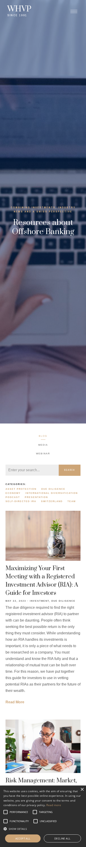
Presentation (36, 497)
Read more (53, 805)
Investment (39, 601)
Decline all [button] (62, 838)
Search (69, 470)
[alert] (43, 816)
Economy (13, 493)
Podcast (13, 497)
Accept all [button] (23, 838)
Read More (15, 702)
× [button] (82, 789)
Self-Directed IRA (21, 501)
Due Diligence (53, 489)
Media (43, 445)
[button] (19, 812)
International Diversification (51, 493)
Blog (43, 436)
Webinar (43, 453)
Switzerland (52, 501)
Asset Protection (21, 489)
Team (71, 501)
